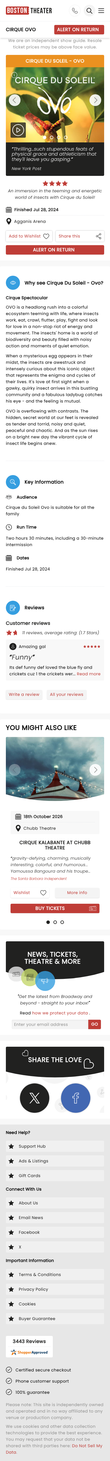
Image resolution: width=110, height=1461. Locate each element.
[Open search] (89, 10)
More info (77, 893)
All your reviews (66, 694)
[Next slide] (95, 100)
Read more (89, 674)
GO (94, 1024)
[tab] (44, 137)
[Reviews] (55, 183)
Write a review (24, 694)
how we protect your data (60, 1013)
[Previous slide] (15, 100)
